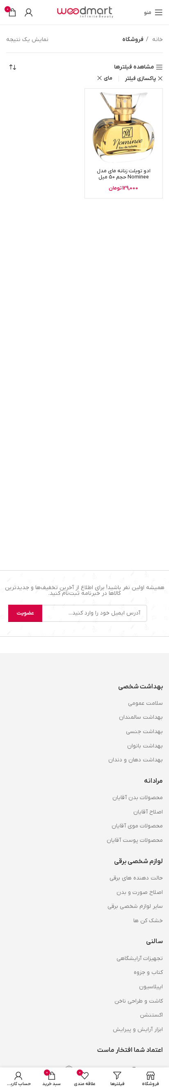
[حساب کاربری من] (29, 12)
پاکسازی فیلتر (140, 78)
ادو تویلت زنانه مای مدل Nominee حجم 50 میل (124, 174)
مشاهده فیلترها (134, 67)
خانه (157, 39)
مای (108, 78)
